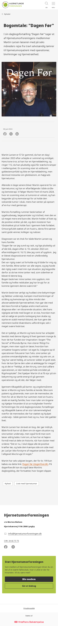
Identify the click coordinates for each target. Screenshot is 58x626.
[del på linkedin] (17, 134)
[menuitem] (45, 4)
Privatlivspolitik (29, 608)
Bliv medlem (29, 579)
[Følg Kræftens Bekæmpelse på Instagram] (13, 547)
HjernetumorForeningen (26, 515)
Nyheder (7, 14)
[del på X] (11, 134)
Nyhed (8, 483)
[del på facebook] (5, 134)
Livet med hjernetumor (26, 483)
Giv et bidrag (29, 585)
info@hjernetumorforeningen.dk (25, 533)
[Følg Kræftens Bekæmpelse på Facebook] (5, 547)
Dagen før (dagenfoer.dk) (35, 464)
